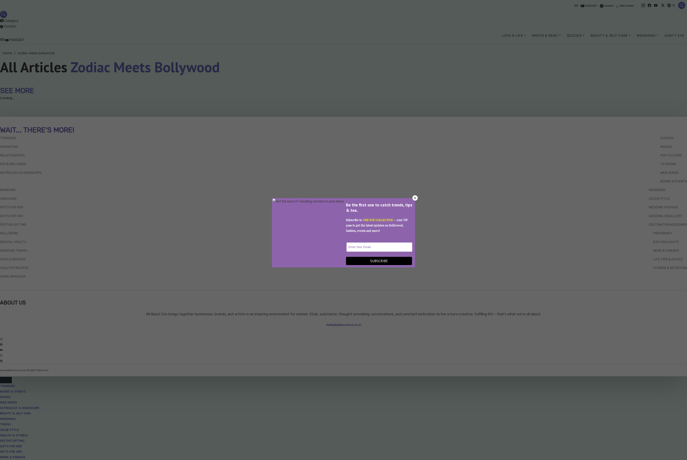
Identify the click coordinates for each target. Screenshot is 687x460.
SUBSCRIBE (379, 261)
